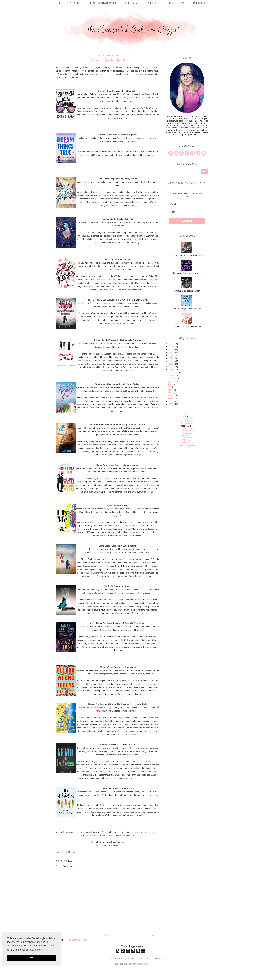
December (173, 372)
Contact (187, 447)
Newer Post (61, 935)
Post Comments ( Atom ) (78, 940)
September (173, 378)
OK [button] (31, 957)
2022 (171, 355)
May (170, 387)
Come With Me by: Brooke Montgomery (187, 255)
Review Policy (153, 3)
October (172, 375)
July (170, 384)
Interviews (187, 438)
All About (75, 3)
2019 (171, 364)
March (171, 392)
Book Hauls (71, 852)
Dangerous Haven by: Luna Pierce (187, 273)
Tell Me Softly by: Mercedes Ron (187, 309)
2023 (171, 352)
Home (60, 3)
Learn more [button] (36, 949)
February (172, 395)
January (171, 398)
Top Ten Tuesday (187, 423)
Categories (199, 3)
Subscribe (187, 220)
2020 (171, 361)
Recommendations (187, 445)
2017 (171, 369)
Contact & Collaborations (102, 3)
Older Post (154, 935)
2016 (171, 401)
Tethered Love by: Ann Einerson (187, 326)
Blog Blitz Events (187, 431)
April (170, 390)
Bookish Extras (176, 3)
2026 (171, 344)
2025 (171, 347)
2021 (171, 358)
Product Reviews (187, 421)
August (171, 381)
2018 (171, 367)
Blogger (161, 959)
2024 (171, 349)
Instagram (105, 74)
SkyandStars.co (141, 964)
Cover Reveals (187, 428)
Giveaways (187, 433)
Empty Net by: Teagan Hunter (187, 291)
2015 (171, 404)
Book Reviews (131, 3)
